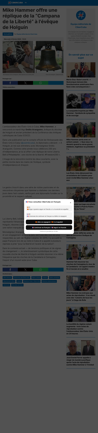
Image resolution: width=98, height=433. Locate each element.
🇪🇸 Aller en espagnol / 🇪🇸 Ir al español (49, 222)
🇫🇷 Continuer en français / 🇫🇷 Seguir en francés (49, 227)
